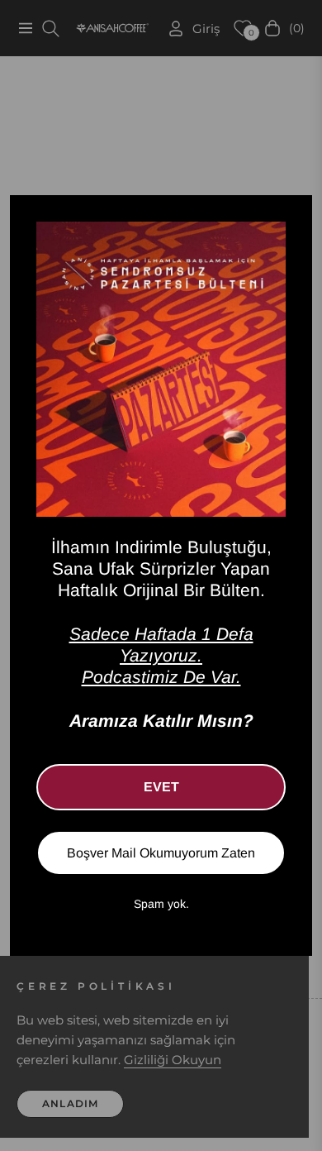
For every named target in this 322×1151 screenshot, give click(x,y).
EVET (161, 787)
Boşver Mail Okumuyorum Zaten (161, 853)
